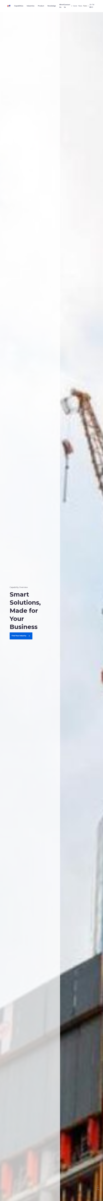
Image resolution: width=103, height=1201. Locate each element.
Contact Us (67, 6)
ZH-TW (91, 4)
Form (85, 6)
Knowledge (52, 6)
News (80, 6)
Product (41, 6)
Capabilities (18, 6)
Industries (30, 6)
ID (92, 7)
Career (75, 6)
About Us (61, 6)
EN (90, 7)
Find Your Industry (19, 636)
